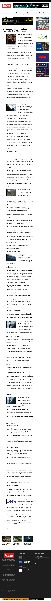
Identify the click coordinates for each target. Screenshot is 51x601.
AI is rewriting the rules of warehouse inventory (6, 544)
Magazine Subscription (16, 0)
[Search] (31, 14)
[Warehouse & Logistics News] (6, 6)
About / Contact (33, 0)
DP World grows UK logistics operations (16, 544)
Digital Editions (7, 12)
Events (28, 14)
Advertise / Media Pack (6, 0)
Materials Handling (24, 12)
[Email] (3, 42)
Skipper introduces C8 (26, 566)
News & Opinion (16, 12)
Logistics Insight (42, 12)
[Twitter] (3, 40)
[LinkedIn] (3, 45)
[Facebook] (3, 37)
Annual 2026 (22, 14)
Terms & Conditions (9, 594)
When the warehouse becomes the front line (27, 544)
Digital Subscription (25, 0)
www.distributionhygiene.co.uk (12, 522)
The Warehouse (33, 12)
